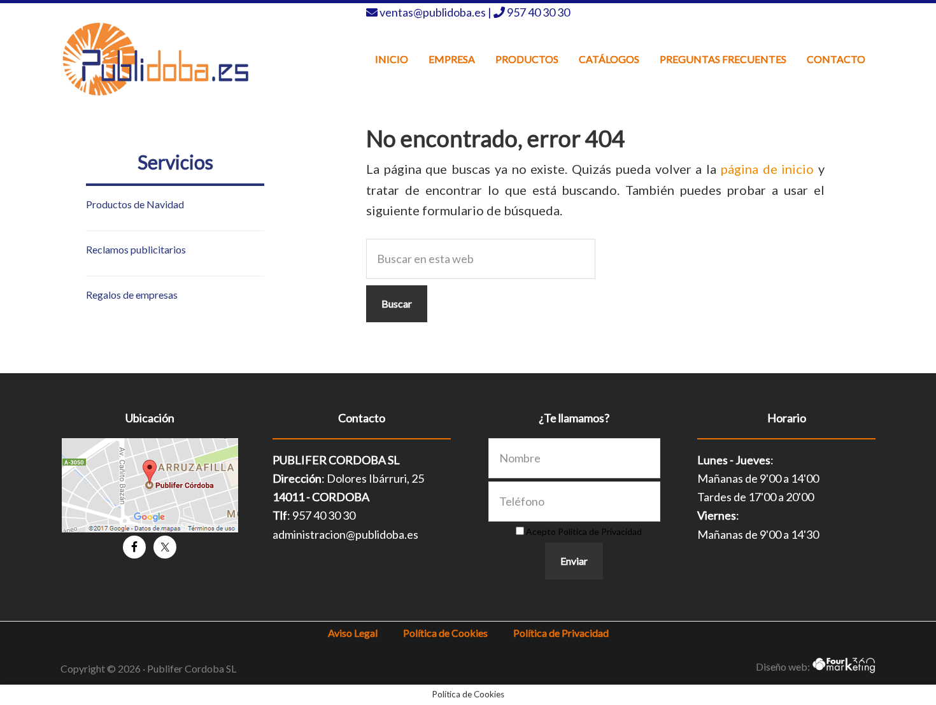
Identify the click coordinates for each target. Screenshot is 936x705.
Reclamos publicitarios (136, 249)
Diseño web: (784, 666)
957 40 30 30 (538, 12)
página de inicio (767, 168)
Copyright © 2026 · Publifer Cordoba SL (148, 669)
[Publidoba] (156, 59)
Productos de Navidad (135, 204)
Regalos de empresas (132, 294)
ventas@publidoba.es (433, 12)
